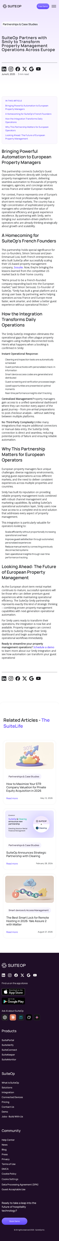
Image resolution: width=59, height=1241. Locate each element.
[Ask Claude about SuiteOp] (13, 1017)
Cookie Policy (9, 1174)
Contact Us (8, 1107)
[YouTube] (38, 69)
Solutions (7, 1087)
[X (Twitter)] (24, 69)
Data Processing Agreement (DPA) (20, 1184)
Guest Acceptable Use (13, 1189)
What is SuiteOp (10, 1083)
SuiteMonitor (9, 1059)
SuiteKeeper (8, 1054)
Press (5, 1154)
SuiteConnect (9, 1050)
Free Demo (43, 6)
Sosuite (18, 267)
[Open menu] (54, 6)
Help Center (8, 1140)
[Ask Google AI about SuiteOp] (37, 1017)
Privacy (6, 1159)
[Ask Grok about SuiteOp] (29, 1017)
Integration (8, 1092)
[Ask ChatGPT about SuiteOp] (5, 1017)
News (4, 1145)
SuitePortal (8, 1040)
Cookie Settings (10, 1179)
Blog (4, 1149)
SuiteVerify (8, 1045)
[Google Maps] (31, 69)
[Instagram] (11, 69)
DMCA (5, 1169)
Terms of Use (8, 1164)
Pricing (5, 1102)
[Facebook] (17, 69)
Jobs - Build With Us (12, 1116)
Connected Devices (12, 1097)
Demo (5, 1112)
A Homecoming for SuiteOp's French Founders (28, 113)
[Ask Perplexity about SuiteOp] (21, 1017)
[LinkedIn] (4, 69)
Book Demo (14, 1221)
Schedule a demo (43, 647)
